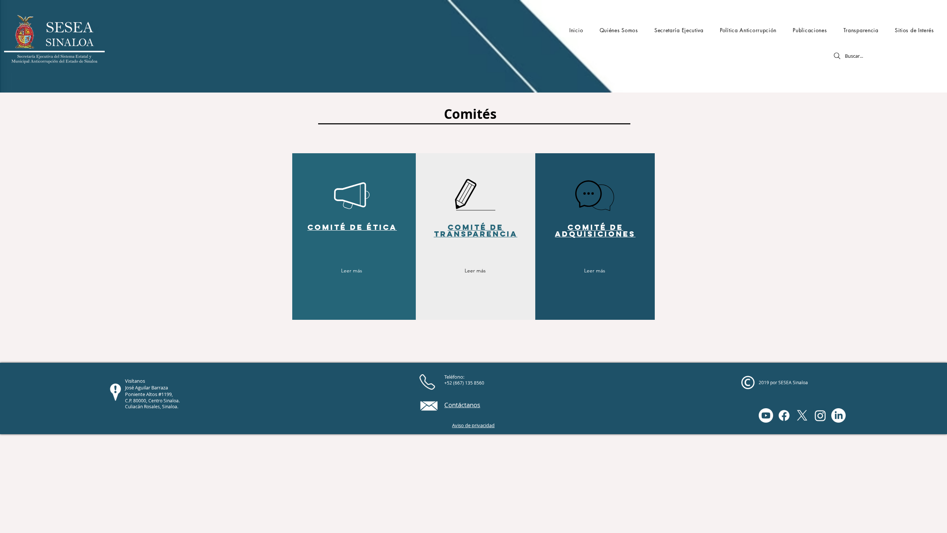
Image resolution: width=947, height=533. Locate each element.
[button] (618, 30)
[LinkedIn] (838, 415)
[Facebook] (784, 415)
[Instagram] (820, 415)
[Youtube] (766, 415)
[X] (802, 415)
